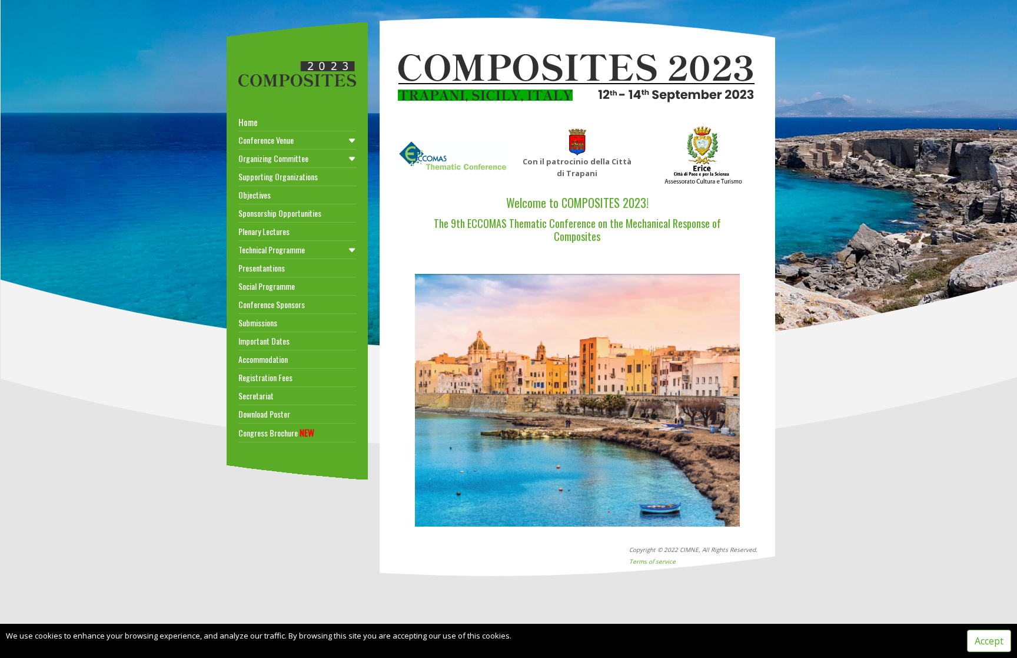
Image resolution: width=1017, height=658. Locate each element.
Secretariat (256, 395)
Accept (989, 640)
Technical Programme (271, 249)
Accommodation (263, 359)
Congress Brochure (276, 432)
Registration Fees (265, 377)
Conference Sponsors (271, 304)
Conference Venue (266, 140)
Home (248, 121)
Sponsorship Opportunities (279, 213)
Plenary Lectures (264, 231)
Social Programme (266, 286)
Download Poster (264, 414)
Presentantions (261, 268)
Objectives (254, 195)
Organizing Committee (273, 158)
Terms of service (652, 561)
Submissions (257, 322)
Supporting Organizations (278, 176)
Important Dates (264, 341)
